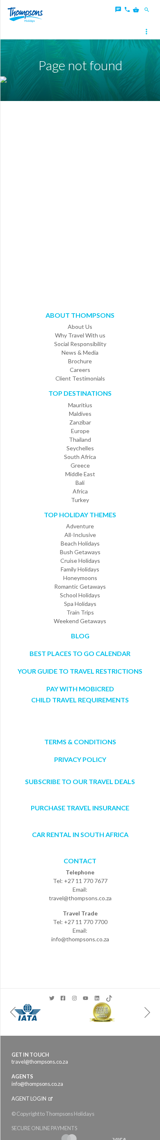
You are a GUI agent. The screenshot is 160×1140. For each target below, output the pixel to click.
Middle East (80, 473)
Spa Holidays (80, 603)
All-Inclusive (80, 534)
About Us (80, 326)
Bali (80, 482)
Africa (80, 491)
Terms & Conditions (80, 741)
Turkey (80, 499)
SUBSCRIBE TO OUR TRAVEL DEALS (80, 781)
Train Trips (80, 612)
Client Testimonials (80, 378)
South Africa (80, 456)
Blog (80, 636)
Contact (80, 861)
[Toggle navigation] (147, 32)
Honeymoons (80, 577)
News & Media (80, 352)
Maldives (80, 413)
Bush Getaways (80, 551)
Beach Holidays (80, 543)
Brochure (80, 361)
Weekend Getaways (80, 620)
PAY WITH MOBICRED (80, 689)
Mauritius (80, 404)
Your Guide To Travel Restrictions (80, 671)
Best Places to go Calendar (80, 653)
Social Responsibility (80, 343)
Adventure (80, 526)
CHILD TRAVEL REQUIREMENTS (80, 700)
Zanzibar (80, 422)
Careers (80, 369)
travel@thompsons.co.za (80, 898)
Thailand (80, 439)
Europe (80, 430)
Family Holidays (80, 569)
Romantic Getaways (80, 586)
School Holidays (80, 595)
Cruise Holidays (80, 560)
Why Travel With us (80, 335)
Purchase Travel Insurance (80, 808)
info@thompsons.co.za (80, 939)
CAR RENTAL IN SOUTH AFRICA (80, 834)
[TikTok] (108, 996)
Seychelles (80, 448)
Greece (80, 465)
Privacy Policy (80, 759)
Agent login (29, 1098)
